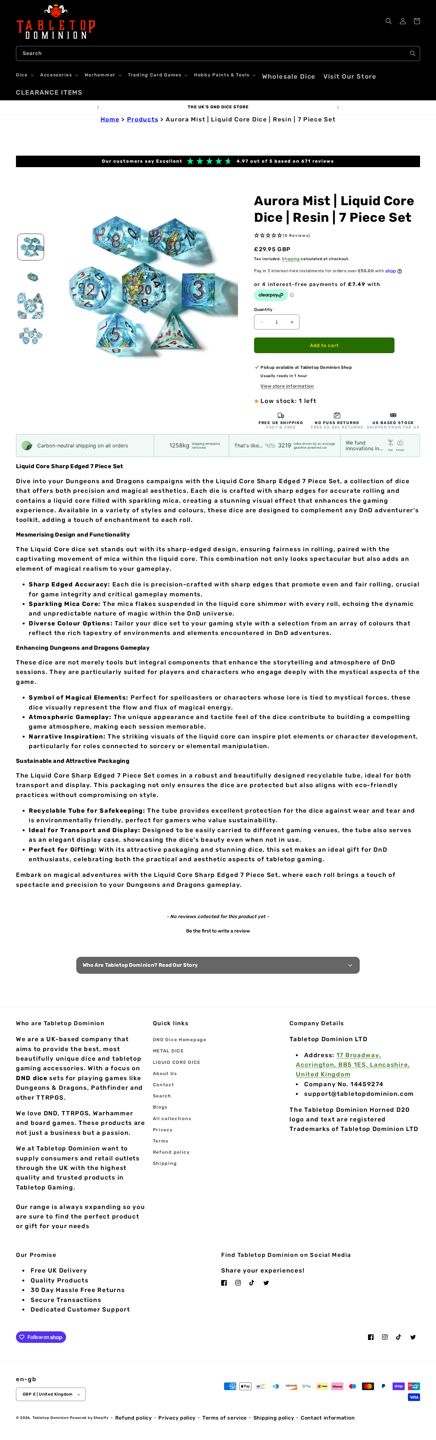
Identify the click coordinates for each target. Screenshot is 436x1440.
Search (162, 1096)
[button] (24, 75)
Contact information (328, 1418)
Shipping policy (273, 1418)
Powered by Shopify (89, 1418)
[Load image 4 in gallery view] (31, 335)
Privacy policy (177, 1418)
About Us (165, 1073)
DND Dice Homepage (180, 1039)
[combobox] (218, 53)
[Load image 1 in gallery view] (31, 247)
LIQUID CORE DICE (177, 1062)
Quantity (263, 309)
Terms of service (224, 1418)
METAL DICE (168, 1051)
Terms (161, 1141)
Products (143, 119)
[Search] (413, 53)
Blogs (160, 1107)
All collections (172, 1118)
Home (110, 119)
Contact (163, 1085)
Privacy (163, 1130)
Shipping (291, 259)
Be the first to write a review (218, 931)
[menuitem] (288, 76)
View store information (287, 386)
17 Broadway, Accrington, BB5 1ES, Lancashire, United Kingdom (353, 1064)
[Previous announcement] (98, 107)
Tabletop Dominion (51, 1418)
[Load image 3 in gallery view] (31, 306)
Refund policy (171, 1152)
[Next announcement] (338, 107)
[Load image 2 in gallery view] (31, 276)
